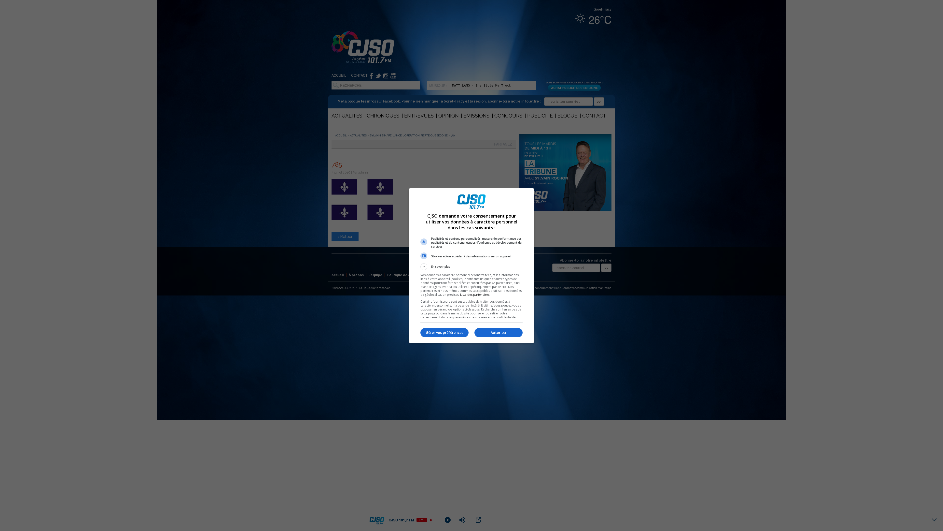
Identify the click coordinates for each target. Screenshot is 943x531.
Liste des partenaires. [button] (475, 295)
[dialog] (471, 265)
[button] (471, 266)
